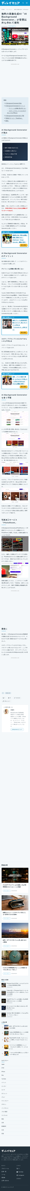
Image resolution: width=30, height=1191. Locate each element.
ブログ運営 (4, 1111)
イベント (4, 1082)
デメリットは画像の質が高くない (17, 108)
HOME (3, 9)
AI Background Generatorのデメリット (15, 105)
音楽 (3, 1133)
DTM (3, 1068)
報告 (3, 1119)
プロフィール (5, 1168)
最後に (7, 120)
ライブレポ (4, 1115)
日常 (3, 1122)
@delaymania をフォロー (17, 729)
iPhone (3, 1071)
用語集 (3, 1177)
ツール (3, 1174)
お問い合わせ (5, 1180)
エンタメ (4, 1086)
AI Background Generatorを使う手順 (14, 115)
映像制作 (4, 1126)
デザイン (4, 1104)
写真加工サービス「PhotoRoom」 (14, 118)
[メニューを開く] (26, 3)
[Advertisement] (15, 80)
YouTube (4, 1079)
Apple (3, 1064)
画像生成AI (8, 693)
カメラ (3, 1089)
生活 (3, 1130)
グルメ (3, 1097)
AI (2, 693)
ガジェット (4, 1093)
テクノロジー (9, 9)
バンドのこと (5, 1108)
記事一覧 (4, 1171)
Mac (3, 1075)
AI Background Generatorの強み (13, 103)
